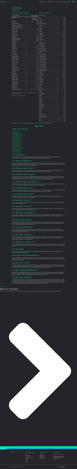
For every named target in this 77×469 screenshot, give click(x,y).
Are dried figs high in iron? (17, 137)
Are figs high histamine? (17, 144)
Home (40, 1)
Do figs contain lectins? (16, 142)
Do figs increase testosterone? (18, 151)
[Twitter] (59, 466)
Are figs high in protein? (17, 139)
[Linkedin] (61, 466)
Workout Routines (42, 456)
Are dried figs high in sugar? (17, 134)
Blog (56, 1)
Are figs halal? (15, 147)
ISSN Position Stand (36, 123)
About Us (41, 454)
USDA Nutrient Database (18, 123)
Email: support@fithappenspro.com (59, 456)
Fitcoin (60, 1)
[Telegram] (64, 466)
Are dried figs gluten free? (17, 138)
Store (53, 1)
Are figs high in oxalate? (17, 152)
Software (49, 1)
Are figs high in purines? (17, 145)
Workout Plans (28, 455)
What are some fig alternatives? (18, 148)
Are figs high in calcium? (17, 140)
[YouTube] (63, 466)
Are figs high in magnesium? (17, 141)
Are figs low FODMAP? (16, 132)
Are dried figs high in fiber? (17, 133)
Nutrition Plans (28, 456)
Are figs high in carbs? (16, 149)
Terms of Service (42, 457)
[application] (45, 2)
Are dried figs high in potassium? (18, 135)
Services (44, 1)
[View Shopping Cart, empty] (73, 2)
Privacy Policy (42, 458)
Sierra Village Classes (66, 1)
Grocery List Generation (29, 457)
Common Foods (42, 455)
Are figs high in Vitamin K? (17, 146)
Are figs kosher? (15, 131)
